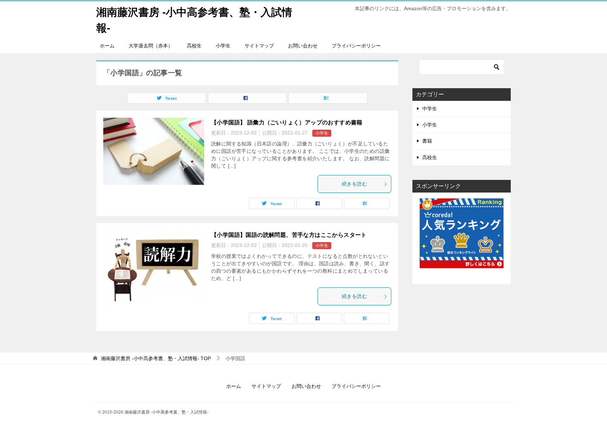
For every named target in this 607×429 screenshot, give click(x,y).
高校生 (194, 45)
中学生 (429, 108)
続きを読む (354, 184)
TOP (156, 358)
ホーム (107, 45)
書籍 (427, 141)
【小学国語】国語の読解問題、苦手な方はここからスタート (289, 235)
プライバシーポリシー (356, 45)
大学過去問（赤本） (151, 45)
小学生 (223, 45)
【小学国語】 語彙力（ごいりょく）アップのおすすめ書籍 (287, 122)
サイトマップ (259, 45)
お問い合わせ (303, 45)
